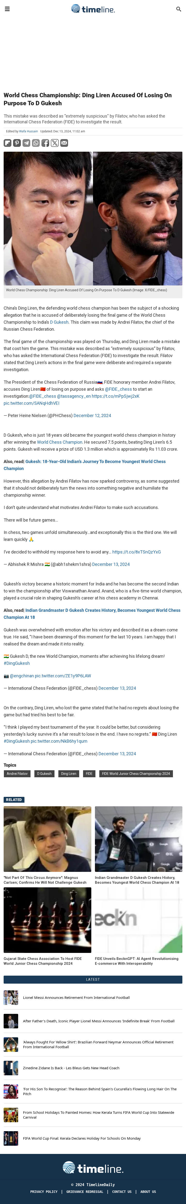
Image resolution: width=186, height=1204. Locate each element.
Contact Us (122, 1191)
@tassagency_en (74, 396)
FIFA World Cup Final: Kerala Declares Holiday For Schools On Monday (82, 1138)
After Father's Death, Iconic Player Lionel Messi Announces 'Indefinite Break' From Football (99, 1021)
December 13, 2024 (111, 564)
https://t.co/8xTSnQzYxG (136, 551)
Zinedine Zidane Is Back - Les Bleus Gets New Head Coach (71, 1068)
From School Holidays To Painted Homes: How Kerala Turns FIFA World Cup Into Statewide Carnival (98, 1115)
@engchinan (22, 675)
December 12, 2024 (92, 415)
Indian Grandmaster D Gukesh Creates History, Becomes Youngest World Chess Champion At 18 (137, 880)
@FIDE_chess (118, 389)
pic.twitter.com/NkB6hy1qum (59, 741)
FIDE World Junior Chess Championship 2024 (136, 774)
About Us (148, 1191)
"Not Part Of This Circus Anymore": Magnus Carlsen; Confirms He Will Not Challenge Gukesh (45, 880)
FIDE (89, 774)
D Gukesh (59, 322)
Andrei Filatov (17, 774)
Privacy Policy (43, 1191)
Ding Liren (68, 774)
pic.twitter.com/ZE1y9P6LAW (63, 675)
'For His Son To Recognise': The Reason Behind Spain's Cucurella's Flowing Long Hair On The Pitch (100, 1091)
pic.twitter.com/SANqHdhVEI (31, 403)
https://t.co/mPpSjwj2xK (116, 396)
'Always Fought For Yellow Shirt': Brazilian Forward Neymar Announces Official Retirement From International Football (98, 1044)
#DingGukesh (17, 663)
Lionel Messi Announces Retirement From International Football (76, 997)
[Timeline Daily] (93, 8)
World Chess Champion (59, 442)
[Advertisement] (93, 51)
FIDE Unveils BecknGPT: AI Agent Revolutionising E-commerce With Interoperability (136, 961)
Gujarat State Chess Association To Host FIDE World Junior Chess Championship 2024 (43, 961)
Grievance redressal (84, 1191)
